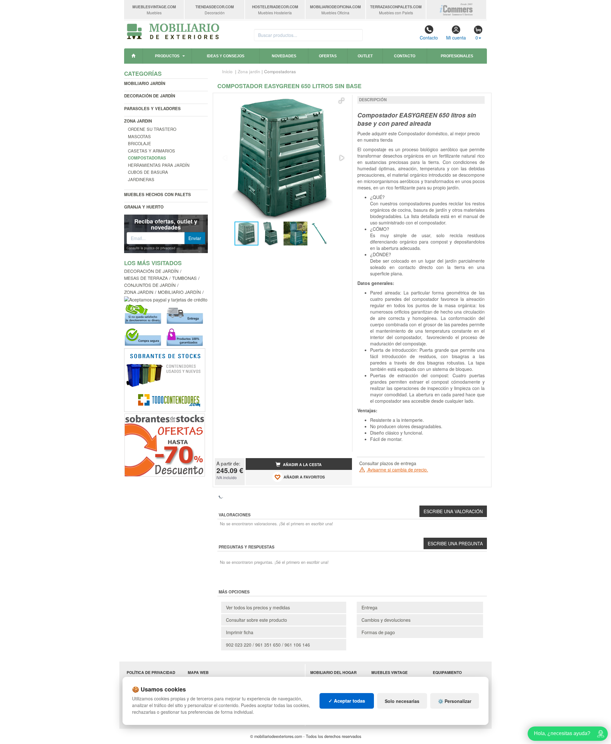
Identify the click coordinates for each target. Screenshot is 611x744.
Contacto (429, 37)
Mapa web (198, 672)
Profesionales (457, 56)
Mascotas (139, 136)
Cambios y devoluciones (386, 620)
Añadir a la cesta (302, 464)
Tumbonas (184, 278)
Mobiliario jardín (144, 83)
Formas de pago (378, 632)
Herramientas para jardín (158, 165)
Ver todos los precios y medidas (258, 607)
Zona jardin (138, 121)
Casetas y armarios (151, 151)
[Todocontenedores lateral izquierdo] (164, 379)
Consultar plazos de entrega (387, 463)
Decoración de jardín (149, 96)
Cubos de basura (148, 172)
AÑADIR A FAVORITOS (304, 477)
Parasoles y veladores (152, 108)
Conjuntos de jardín (150, 285)
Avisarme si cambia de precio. (397, 469)
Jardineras (141, 179)
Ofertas (328, 56)
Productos (167, 56)
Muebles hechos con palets (157, 194)
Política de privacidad (151, 672)
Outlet (365, 56)
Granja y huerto (144, 207)
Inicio (227, 71)
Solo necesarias (402, 701)
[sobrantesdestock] (164, 444)
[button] (341, 101)
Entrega (369, 607)
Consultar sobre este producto (256, 620)
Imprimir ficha (239, 632)
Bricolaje (139, 143)
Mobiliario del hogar (333, 672)
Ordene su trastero (152, 129)
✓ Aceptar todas (346, 700)
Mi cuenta (456, 37)
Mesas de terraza (146, 278)
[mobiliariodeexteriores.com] (173, 30)
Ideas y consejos (225, 56)
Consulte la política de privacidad (151, 248)
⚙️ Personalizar (454, 701)
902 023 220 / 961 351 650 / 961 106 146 (268, 644)
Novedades (284, 56)
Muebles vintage (389, 672)
